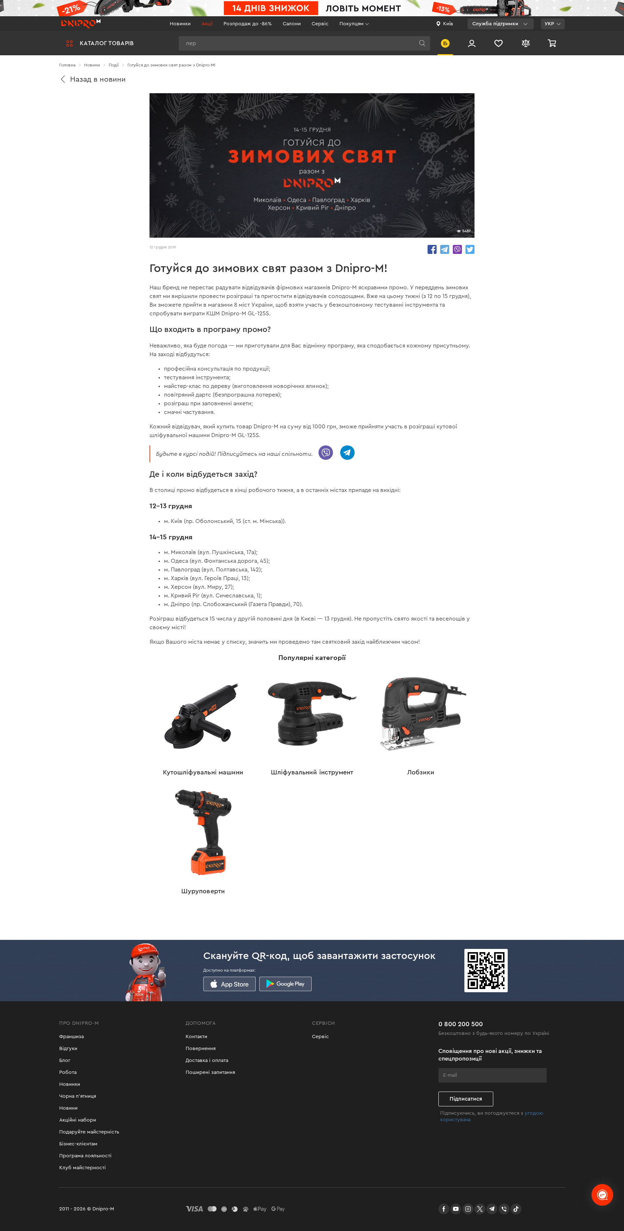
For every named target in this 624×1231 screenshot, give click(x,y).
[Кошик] (553, 43)
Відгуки (68, 1048)
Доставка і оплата (207, 1060)
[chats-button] (602, 1195)
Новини (68, 1108)
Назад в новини (98, 79)
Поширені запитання (210, 1072)
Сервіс (320, 23)
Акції (207, 23)
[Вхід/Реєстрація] (471, 43)
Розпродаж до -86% (248, 23)
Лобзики (420, 772)
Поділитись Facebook (432, 249)
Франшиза (71, 1036)
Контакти (196, 1036)
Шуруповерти (203, 891)
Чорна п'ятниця (77, 1096)
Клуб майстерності (82, 1167)
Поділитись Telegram (444, 249)
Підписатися (466, 1099)
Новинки (180, 23)
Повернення (201, 1048)
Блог (64, 1060)
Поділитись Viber (457, 249)
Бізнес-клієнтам (78, 1143)
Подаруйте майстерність (89, 1132)
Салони (292, 23)
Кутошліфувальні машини (203, 772)
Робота (68, 1072)
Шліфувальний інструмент (312, 772)
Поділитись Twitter (469, 249)
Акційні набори (77, 1120)
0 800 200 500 (460, 1024)
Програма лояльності (85, 1155)
